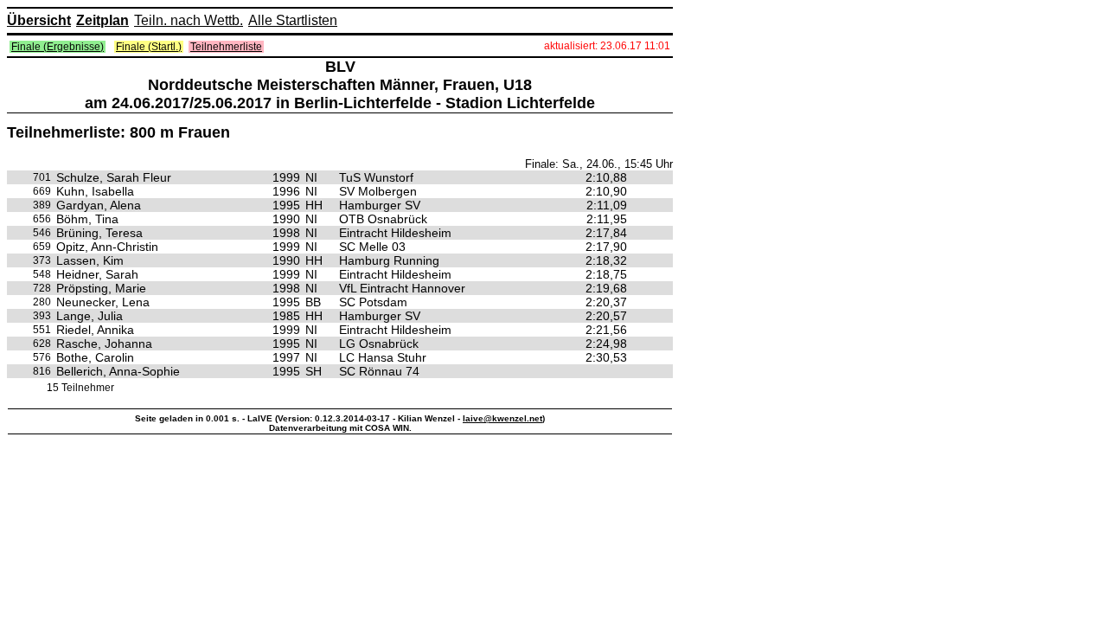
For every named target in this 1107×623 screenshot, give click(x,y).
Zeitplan (102, 20)
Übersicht (39, 20)
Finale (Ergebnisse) (57, 47)
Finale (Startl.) (149, 47)
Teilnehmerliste (226, 47)
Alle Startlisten (292, 20)
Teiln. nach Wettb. (188, 20)
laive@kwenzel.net (502, 418)
